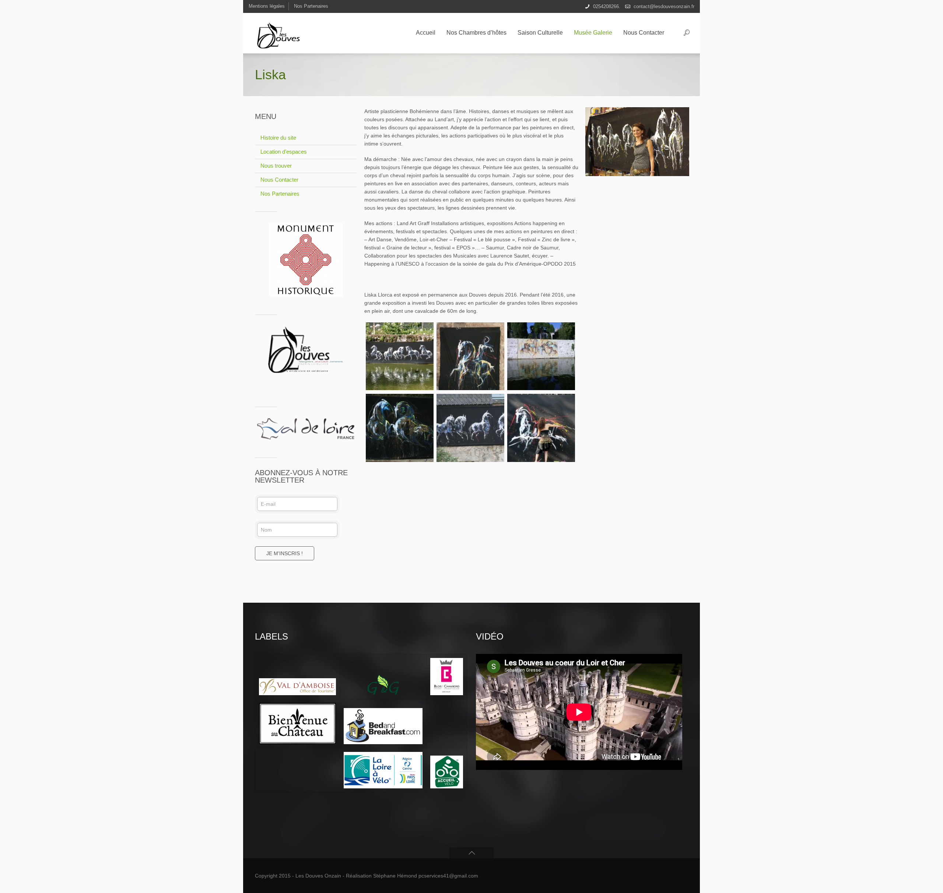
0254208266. (606, 6)
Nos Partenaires (311, 6)
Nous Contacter (279, 179)
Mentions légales (267, 6)
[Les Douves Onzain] (281, 33)
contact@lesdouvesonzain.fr (664, 6)
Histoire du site (278, 137)
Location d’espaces (283, 151)
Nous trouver (276, 165)
